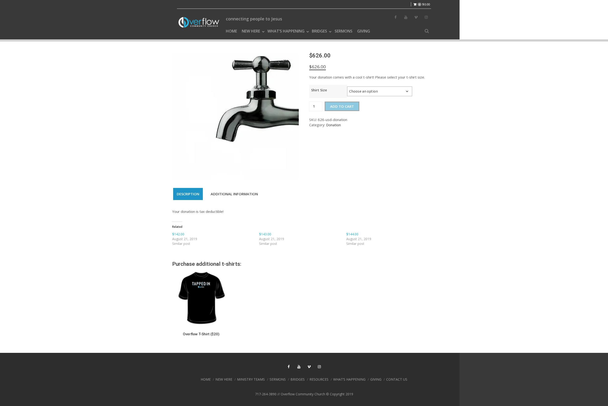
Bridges (319, 31)
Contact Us (396, 379)
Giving (363, 31)
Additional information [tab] (234, 193)
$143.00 (265, 234)
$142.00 (178, 234)
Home (231, 31)
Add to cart (342, 106)
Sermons (343, 31)
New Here (251, 31)
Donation (333, 124)
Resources (318, 379)
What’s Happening (285, 31)
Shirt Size (319, 90)
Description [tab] (188, 193)
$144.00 (352, 234)
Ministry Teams (251, 379)
